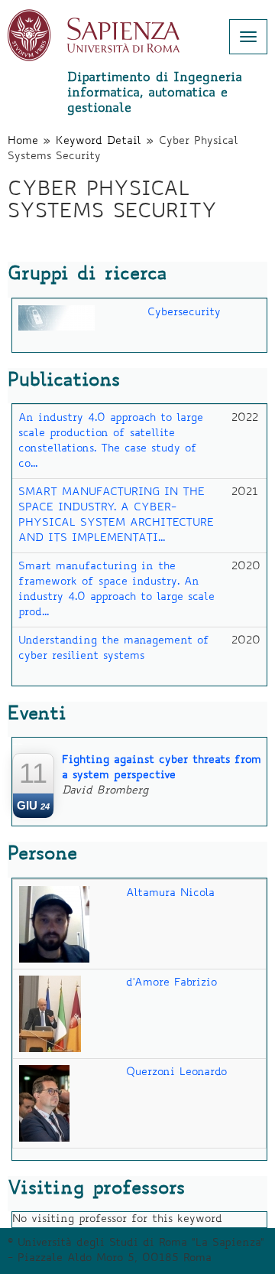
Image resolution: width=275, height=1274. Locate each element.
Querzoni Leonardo (176, 1072)
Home (23, 141)
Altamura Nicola (170, 893)
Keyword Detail (98, 141)
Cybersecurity (184, 313)
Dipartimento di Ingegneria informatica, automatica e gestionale (154, 93)
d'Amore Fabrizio (171, 983)
